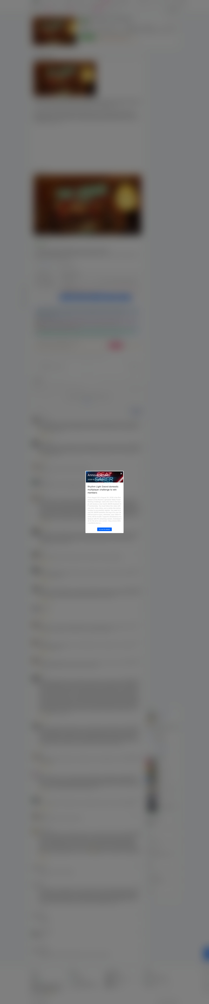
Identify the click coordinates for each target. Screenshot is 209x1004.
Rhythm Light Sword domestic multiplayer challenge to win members (103, 489)
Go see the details (104, 529)
